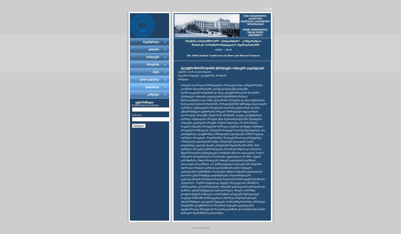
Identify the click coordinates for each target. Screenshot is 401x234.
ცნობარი (154, 49)
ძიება (156, 72)
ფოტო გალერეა (149, 79)
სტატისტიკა (152, 87)
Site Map (204, 228)
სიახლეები (152, 57)
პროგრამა (153, 64)
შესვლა (139, 125)
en (270, 8)
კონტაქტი (153, 94)
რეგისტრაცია (151, 41)
